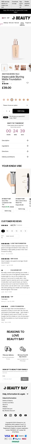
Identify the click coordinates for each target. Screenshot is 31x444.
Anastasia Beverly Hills (10, 74)
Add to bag (20, 111)
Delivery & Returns (8, 400)
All (3, 231)
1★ (25, 231)
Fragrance (28, 22)
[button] (4, 67)
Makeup (6, 22)
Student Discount (7, 408)
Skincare (11, 22)
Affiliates (5, 406)
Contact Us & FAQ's (8, 402)
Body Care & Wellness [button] (22, 24)
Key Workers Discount (9, 410)
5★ (7, 231)
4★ (12, 231)
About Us (5, 404)
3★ (16, 231)
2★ (21, 231)
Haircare (16, 22)
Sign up (25, 379)
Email (4, 376)
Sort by (2, 236)
